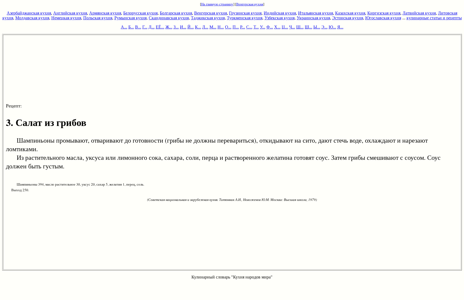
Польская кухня (97, 18)
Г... (144, 27)
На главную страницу (217, 4)
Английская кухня (70, 13)
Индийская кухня (280, 13)
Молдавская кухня (32, 18)
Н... (221, 27)
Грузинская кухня (245, 13)
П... (236, 27)
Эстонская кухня (347, 18)
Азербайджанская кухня (29, 13)
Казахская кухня (350, 13)
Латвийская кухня (419, 13)
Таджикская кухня (208, 18)
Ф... (269, 27)
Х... (277, 27)
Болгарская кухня (176, 13)
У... (262, 27)
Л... (205, 27)
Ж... (168, 27)
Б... (131, 27)
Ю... (332, 27)
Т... (256, 27)
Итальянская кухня (315, 13)
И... (183, 27)
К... (198, 27)
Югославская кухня (383, 18)
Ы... (316, 27)
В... (138, 27)
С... (249, 27)
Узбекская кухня (279, 18)
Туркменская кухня (244, 18)
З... (176, 27)
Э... (324, 27)
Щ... (308, 27)
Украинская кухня (313, 18)
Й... (190, 27)
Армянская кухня (105, 13)
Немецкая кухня (66, 18)
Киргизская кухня (383, 13)
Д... (151, 27)
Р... (242, 27)
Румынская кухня (130, 18)
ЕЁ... (160, 27)
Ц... (285, 27)
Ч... (292, 27)
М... (212, 27)
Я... (340, 27)
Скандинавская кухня (169, 18)
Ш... (300, 27)
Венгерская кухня (249, 4)
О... (228, 27)
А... (124, 27)
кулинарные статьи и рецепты (434, 18)
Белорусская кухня (140, 13)
